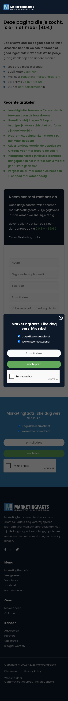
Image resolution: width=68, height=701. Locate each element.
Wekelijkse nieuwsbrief (36, 341)
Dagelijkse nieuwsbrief (36, 336)
